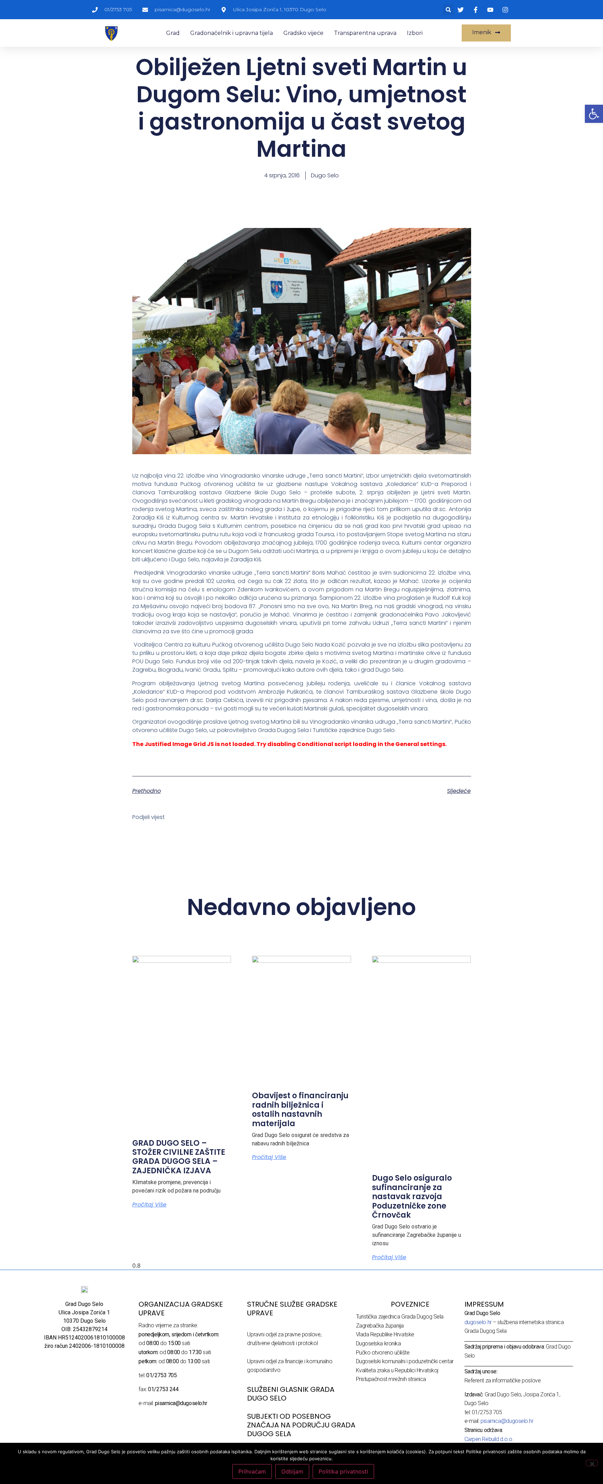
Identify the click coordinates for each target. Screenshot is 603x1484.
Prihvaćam (252, 1471)
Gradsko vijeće (303, 33)
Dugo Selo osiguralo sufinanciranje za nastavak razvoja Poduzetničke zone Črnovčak (412, 1196)
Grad (173, 33)
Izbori (415, 33)
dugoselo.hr (478, 1322)
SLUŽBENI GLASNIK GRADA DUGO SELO (290, 1394)
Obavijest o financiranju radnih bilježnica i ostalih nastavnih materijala (300, 1109)
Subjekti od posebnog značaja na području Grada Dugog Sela (301, 1425)
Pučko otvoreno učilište (383, 1352)
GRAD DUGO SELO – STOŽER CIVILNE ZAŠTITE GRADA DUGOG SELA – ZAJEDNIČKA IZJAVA (178, 1157)
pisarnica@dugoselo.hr (507, 1421)
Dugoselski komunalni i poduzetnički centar (405, 1361)
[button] (448, 9)
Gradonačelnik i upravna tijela (231, 33)
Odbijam (292, 1471)
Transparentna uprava (365, 33)
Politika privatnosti (343, 1471)
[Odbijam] (592, 1463)
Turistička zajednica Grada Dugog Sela (400, 1316)
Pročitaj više (149, 1205)
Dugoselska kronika (378, 1343)
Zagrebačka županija (380, 1325)
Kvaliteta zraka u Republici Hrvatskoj (397, 1370)
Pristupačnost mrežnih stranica (391, 1379)
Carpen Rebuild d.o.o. (489, 1439)
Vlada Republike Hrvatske (385, 1334)
